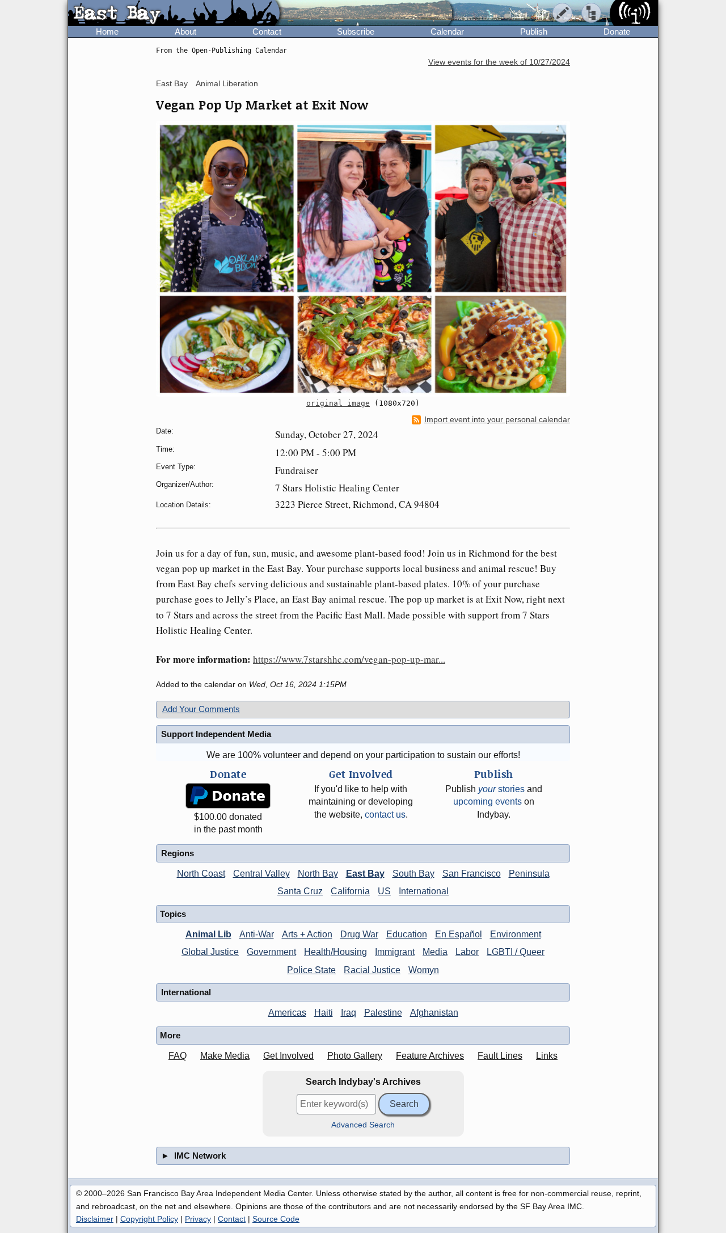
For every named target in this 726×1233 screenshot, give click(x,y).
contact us (385, 814)
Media (435, 952)
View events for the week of (499, 62)
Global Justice (210, 952)
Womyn (423, 970)
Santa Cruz (300, 891)
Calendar (447, 31)
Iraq (348, 1012)
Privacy (198, 1218)
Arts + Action (307, 934)
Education (406, 934)
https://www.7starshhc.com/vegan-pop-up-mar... (349, 659)
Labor (467, 952)
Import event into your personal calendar (497, 419)
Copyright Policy (149, 1218)
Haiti (323, 1012)
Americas (287, 1012)
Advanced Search (363, 1125)
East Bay (172, 83)
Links (547, 1056)
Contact (266, 31)
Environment (515, 934)
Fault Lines (500, 1056)
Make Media (225, 1056)
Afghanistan (434, 1012)
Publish (533, 31)
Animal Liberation (227, 83)
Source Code (275, 1218)
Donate (616, 31)
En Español (458, 934)
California (350, 891)
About (185, 31)
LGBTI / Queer (515, 952)
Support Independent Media (216, 734)
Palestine (383, 1012)
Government (271, 952)
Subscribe (355, 31)
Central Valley (261, 873)
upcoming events (487, 801)
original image (338, 403)
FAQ (177, 1056)
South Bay (413, 873)
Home (107, 31)
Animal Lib (208, 934)
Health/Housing (335, 952)
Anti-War (256, 934)
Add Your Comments (201, 709)
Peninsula (529, 873)
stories (501, 789)
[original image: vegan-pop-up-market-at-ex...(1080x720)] (363, 259)
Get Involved (288, 1056)
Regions (177, 853)
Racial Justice (372, 970)
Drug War (359, 934)
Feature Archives (430, 1056)
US (384, 891)
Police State (311, 970)
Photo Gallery (354, 1056)
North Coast (201, 873)
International (424, 891)
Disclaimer (94, 1218)
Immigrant (395, 952)
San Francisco (471, 873)
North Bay (318, 873)
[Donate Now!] (228, 796)
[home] (174, 13)
